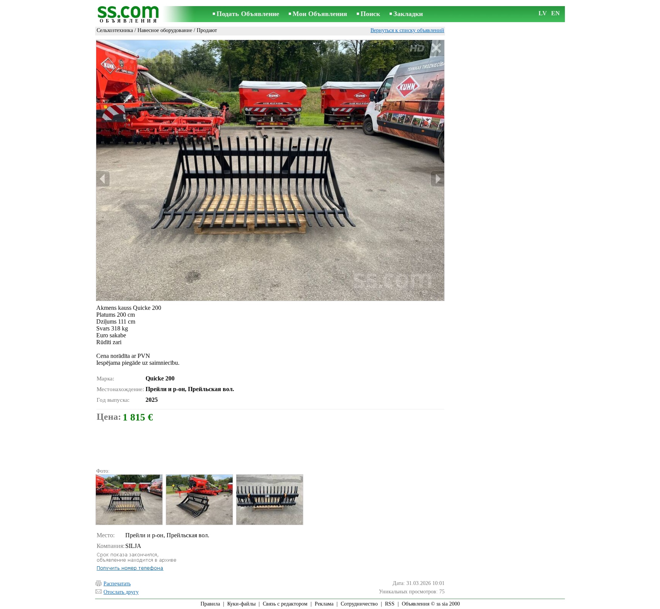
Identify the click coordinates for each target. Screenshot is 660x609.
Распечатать (117, 583)
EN (555, 13)
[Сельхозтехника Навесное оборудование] (128, 499)
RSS (390, 604)
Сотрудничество (359, 604)
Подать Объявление (248, 14)
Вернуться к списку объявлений (407, 30)
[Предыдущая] (103, 179)
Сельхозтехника (115, 30)
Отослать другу (121, 592)
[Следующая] (437, 179)
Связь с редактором (285, 604)
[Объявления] (129, 14)
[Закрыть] (436, 48)
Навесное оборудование (165, 30)
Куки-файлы (241, 604)
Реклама (324, 604)
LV (543, 13)
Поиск (370, 14)
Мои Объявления (320, 14)
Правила (210, 604)
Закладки (408, 14)
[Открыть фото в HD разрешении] (270, 170)
